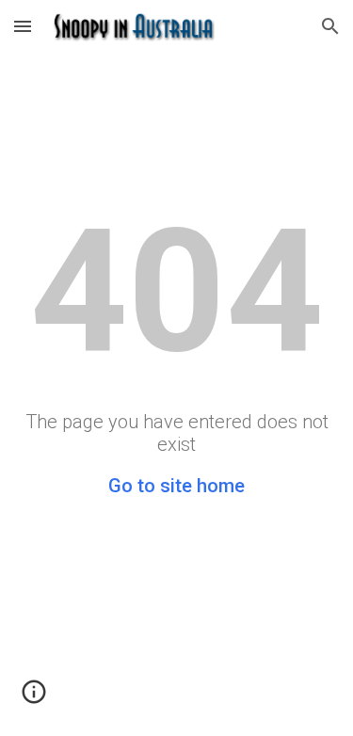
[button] (22, 26)
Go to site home (176, 485)
